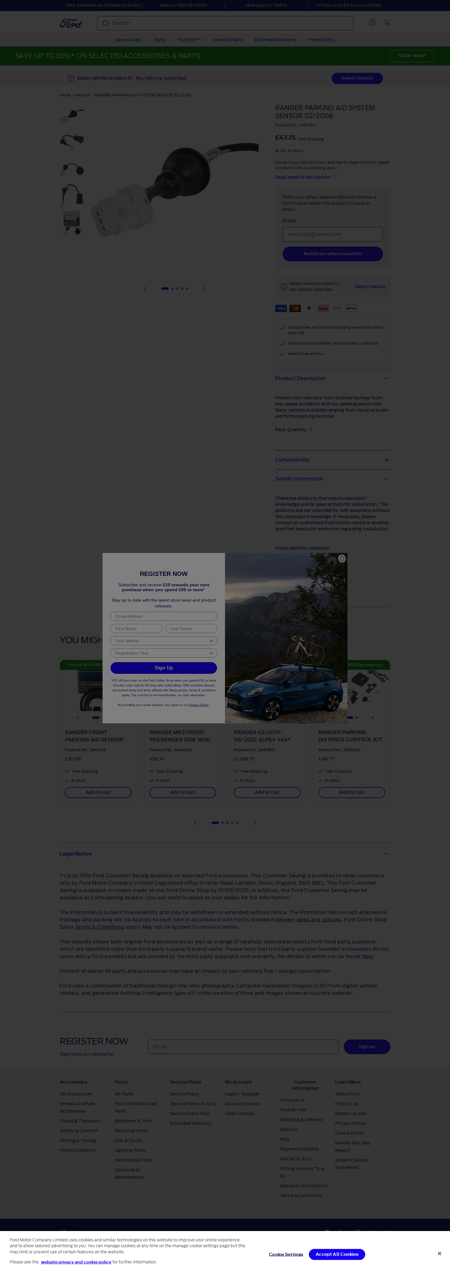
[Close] (439, 1253)
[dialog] (225, 1253)
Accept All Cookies (337, 1254)
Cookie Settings (286, 1254)
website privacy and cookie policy (76, 1262)
